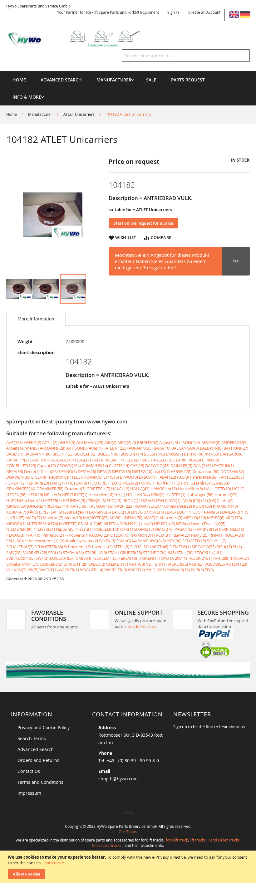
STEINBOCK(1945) (159, 552)
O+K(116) (128, 529)
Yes (236, 261)
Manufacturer (40, 114)
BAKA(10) (162, 448)
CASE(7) (84, 460)
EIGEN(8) (39, 477)
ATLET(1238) (117, 448)
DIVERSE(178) (179, 471)
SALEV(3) (107, 541)
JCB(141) (200, 500)
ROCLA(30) (234, 535)
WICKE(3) (136, 570)
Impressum (29, 793)
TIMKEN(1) (148, 558)
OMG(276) (164, 529)
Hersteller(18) (100, 494)
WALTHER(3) (115, 570)
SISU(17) (224, 546)
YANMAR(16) (178, 570)
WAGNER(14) (91, 570)
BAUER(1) (14, 454)
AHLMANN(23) (89, 442)
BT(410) (191, 454)
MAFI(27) (33, 517)
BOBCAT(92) (85, 454)
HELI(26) (35, 494)
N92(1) (134, 523)
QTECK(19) (120, 535)
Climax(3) (210, 460)
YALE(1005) (156, 570)
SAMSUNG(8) (150, 541)
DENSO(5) (68, 471)
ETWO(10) (129, 477)
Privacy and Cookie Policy (43, 727)
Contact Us (28, 771)
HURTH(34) (16, 500)
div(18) (159, 471)
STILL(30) (185, 552)
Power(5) (77, 535)
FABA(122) (166, 477)
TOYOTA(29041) (173, 558)
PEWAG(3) (15, 535)
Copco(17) (46, 465)
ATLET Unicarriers (79, 114)
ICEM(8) (93, 500)
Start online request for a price (143, 223)
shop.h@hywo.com (118, 779)
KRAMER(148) (225, 506)
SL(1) (237, 546)
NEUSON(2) (164, 523)
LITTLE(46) (166, 512)
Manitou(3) (53, 517)
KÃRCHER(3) (38, 512)
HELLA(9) (52, 494)
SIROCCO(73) (204, 546)
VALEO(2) (96, 564)
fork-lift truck (177, 839)
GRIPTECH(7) (98, 488)
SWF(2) (42, 558)
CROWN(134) (69, 465)
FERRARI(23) (38, 483)
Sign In (173, 12)
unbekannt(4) (19, 564)
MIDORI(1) (16, 523)
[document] (129, 866)
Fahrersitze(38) (204, 477)
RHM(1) (216, 535)
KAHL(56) (78, 506)
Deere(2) (32, 471)
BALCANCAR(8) (185, 448)
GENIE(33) (220, 483)
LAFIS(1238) (61, 512)
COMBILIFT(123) (21, 465)
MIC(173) (233, 517)
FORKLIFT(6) (150, 483)
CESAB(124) (136, 460)
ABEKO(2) (32, 442)
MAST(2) (151, 517)
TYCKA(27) (239, 558)
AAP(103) (14, 442)
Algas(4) (166, 442)
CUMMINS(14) (95, 465)
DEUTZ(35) (121, 471)
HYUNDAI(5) (74, 500)
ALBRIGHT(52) (145, 442)
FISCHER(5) (98, 483)
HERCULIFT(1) (74, 494)
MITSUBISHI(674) (42, 523)
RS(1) (11, 541)
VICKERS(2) (178, 564)
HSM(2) (158, 494)
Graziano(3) (75, 488)
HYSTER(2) (52, 500)
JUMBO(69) (16, 506)
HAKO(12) (120, 488)
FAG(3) (183, 477)
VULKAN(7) (16, 570)
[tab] (36, 319)
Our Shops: (128, 831)
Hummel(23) (226, 494)
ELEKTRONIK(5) (88, 477)
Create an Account (204, 12)
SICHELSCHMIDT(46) (149, 546)
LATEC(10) (121, 512)
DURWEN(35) (18, 477)
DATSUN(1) (224, 465)
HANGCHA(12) (163, 488)
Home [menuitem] (19, 80)
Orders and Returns (38, 760)
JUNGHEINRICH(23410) (48, 506)
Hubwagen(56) (200, 494)
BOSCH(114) (132, 454)
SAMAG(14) (126, 541)
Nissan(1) (84, 529)
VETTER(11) (156, 564)
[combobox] (186, 55)
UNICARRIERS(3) (47, 564)
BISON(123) (63, 454)
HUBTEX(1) (175, 494)
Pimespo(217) (55, 535)
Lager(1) (80, 512)
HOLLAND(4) (138, 494)
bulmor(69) (209, 454)
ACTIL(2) (49, 442)
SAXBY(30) (172, 541)
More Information (35, 319)
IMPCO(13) (111, 500)
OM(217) (146, 529)
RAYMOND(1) (142, 535)
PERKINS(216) (231, 529)
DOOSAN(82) (232, 471)
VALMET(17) (117, 564)
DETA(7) (104, 471)
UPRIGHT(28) (75, 564)
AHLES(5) (66, 442)
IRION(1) (130, 500)
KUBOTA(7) (16, 512)
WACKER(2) (69, 570)
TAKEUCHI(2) (61, 558)
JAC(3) (186, 500)
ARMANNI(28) (52, 448)
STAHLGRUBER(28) (125, 552)
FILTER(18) (77, 483)
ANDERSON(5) (234, 442)
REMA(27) (181, 535)
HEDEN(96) (16, 494)
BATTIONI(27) (236, 448)
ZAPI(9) (197, 570)
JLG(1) (214, 500)
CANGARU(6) (232, 454)
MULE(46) (93, 523)
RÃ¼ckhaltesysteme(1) (37, 541)
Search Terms (31, 738)
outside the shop (141, 626)
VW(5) (32, 570)
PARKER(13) (207, 529)
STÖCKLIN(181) (208, 552)
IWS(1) (174, 500)
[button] (19, 288)
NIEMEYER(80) (19, 529)
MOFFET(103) (71, 523)
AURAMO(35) (141, 448)
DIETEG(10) (142, 471)
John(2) (227, 500)
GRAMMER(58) (50, 488)
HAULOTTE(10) (217, 488)
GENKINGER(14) (21, 488)
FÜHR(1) (182, 483)
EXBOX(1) (147, 477)
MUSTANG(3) (115, 523)
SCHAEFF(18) (194, 541)
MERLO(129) (194, 517)
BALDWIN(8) (211, 448)
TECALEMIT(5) (105, 558)
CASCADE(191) (63, 460)
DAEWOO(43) (157, 465)
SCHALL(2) (216, 541)
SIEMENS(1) (180, 546)
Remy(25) (200, 535)
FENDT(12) (16, 483)
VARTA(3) (137, 564)
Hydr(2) (35, 500)
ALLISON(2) (185, 442)
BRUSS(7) (174, 454)
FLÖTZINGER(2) (124, 483)
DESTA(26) (87, 471)
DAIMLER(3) (181, 465)
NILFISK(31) (44, 529)
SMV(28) (14, 552)
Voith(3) (196, 564)
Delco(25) (49, 471)
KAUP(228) (124, 506)
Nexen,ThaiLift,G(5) (208, 523)
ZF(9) (209, 570)
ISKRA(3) (147, 500)
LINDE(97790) (143, 512)
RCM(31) (163, 535)
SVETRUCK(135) (20, 558)
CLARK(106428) (187, 460)
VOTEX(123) (236, 564)
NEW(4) (183, 523)
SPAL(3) (55, 552)
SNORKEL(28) (34, 552)
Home (11, 114)
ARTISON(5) (77, 448)
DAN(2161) (203, 465)
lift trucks (198, 839)
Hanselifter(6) (190, 488)
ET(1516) (111, 477)
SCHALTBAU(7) (19, 546)
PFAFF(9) (33, 535)
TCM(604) (82, 558)
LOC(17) (184, 512)
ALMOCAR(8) (208, 442)
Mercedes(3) (171, 517)
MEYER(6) (215, 517)
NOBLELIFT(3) (106, 529)
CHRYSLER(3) (160, 460)
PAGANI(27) (185, 529)
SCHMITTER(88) (48, 546)
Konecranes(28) (177, 506)
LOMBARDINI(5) (234, 512)
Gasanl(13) (200, 483)
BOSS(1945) (154, 454)
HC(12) (238, 488)
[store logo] (79, 38)
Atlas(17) (97, 448)
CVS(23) (137, 465)
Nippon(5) (65, 529)
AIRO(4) (124, 442)
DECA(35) (14, 471)
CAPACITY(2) (17, 460)
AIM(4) (110, 442)
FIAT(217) (58, 483)
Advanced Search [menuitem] (61, 80)
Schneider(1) (75, 546)
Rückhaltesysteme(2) (78, 541)
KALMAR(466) (100, 506)
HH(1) (119, 494)
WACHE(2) (48, 570)
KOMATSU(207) (148, 506)
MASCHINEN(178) (126, 517)
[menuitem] (114, 79)
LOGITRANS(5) (205, 512)
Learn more (53, 863)
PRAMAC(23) (97, 535)
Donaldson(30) (205, 471)
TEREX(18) (128, 558)
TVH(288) (221, 558)
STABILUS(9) (96, 552)
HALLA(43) (140, 488)
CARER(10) (39, 460)
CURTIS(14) (119, 465)
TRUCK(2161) (200, 558)
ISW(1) (162, 500)
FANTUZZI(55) (231, 477)
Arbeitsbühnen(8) (22, 448)
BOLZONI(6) (108, 454)
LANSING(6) (100, 512)
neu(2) (147, 523)
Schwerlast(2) (100, 546)
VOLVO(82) (214, 564)
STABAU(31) (73, 552)
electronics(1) (60, 477)
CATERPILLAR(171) (109, 460)
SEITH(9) (121, 546)
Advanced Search (35, 749)
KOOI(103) (202, 506)
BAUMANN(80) (38, 454)
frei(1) (168, 483)
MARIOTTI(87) (96, 517)
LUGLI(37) (15, 517)
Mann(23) (73, 517)
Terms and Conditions (40, 782)
